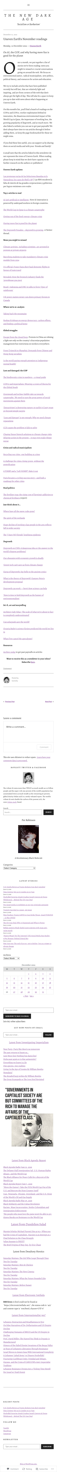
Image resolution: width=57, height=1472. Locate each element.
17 (43, 982)
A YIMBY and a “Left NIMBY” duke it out (20, 471)
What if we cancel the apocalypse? (18, 638)
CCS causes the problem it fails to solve (20, 427)
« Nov (25, 995)
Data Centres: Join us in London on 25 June (18, 892)
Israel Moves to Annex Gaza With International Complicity (28, 1352)
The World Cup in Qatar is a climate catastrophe (23, 209)
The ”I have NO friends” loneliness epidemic (22, 534)
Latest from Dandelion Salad (28, 1224)
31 (43, 991)
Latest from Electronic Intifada (28, 1295)
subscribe (47, 1446)
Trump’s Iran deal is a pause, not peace (17, 910)
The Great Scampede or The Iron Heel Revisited (23, 1079)
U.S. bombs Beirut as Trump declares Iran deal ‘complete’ (24, 887)
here (33, 662)
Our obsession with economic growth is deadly (23, 558)
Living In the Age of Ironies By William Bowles (23, 1069)
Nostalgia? (7, 1072)
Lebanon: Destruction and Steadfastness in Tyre (23, 1321)
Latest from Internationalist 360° (29, 1315)
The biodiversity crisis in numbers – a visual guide (24, 377)
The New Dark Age (28, 17)
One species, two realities (14, 1065)
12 (7, 982)
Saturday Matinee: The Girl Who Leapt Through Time (26, 1258)
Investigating (28, 1042)
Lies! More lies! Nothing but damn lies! (20, 1055)
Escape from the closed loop (15, 337)
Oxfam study (12, 802)
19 (7, 987)
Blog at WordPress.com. (28, 1464)
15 (28, 982)
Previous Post (10, 702)
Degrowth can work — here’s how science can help (25, 588)
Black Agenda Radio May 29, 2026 (17, 1200)
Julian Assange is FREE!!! (13, 1241)
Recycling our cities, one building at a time (21, 454)
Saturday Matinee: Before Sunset (17, 1285)
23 (36, 987)
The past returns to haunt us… (15, 1052)
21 (21, 987)
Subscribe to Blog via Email (17, 1016)
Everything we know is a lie (15, 1062)
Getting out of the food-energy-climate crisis (22, 216)
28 (22, 991)
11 (50, 978)
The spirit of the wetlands (14, 517)
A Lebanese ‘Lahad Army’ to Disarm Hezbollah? (23, 1355)
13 (14, 982)
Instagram (7, 1433)
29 (29, 991)
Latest (12, 1042)
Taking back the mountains (15, 313)
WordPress (7, 1431)
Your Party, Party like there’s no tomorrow (21, 1049)
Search (5, 808)
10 (43, 978)
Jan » (32, 995)
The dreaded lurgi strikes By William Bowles (22, 1076)
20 (14, 987)
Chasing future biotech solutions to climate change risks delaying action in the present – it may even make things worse (27, 437)
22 (29, 987)
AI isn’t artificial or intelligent (16, 199)
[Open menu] (28, 5)
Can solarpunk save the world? (16, 621)
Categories (8, 864)
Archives (7, 954)
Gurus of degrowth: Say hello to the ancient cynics (24, 571)
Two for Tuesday (10, 1261)
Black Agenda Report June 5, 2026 (17, 1183)
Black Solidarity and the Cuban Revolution (21, 1203)
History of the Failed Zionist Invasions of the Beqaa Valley (28, 1345)
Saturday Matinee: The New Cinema (18, 1271)
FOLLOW (48, 1035)
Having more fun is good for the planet (20, 223)
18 (50, 982)
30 (36, 991)
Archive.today (9, 652)
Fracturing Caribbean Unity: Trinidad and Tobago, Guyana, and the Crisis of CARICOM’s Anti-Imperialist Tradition (26, 1362)
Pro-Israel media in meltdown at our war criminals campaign (25, 905)
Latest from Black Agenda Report (29, 1160)
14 (21, 982)
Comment (44, 747)
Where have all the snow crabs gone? (19, 511)
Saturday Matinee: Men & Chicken (18, 1264)
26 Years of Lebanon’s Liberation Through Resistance (25, 1348)
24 (43, 987)
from (18, 1042)
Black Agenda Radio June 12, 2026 (17, 1167)
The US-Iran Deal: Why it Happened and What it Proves (24, 922)
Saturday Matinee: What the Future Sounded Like (24, 1278)
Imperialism (42, 1042)
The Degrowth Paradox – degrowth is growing (23, 229)
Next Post (48, 702)
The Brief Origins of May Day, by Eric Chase (22, 1244)
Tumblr (6, 1428)
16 (36, 982)
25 (50, 987)
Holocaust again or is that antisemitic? (19, 1059)
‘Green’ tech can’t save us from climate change (23, 564)
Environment (7, 668)
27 (14, 991)
